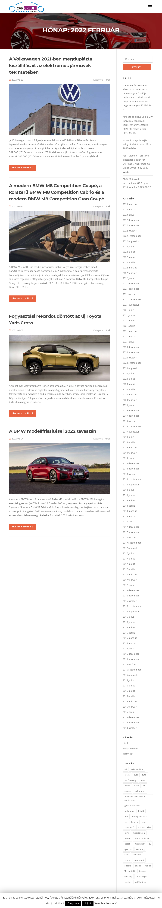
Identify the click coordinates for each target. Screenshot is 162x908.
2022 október (130, 230)
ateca (127, 774)
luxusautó (129, 827)
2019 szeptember (132, 426)
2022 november (131, 225)
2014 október (130, 727)
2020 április (129, 389)
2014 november (131, 722)
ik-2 (126, 816)
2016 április (129, 632)
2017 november (131, 532)
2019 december (131, 410)
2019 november (131, 415)
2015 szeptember (132, 669)
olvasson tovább (21, 167)
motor (128, 838)
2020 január (129, 405)
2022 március (130, 267)
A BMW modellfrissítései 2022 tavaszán (52, 431)
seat (126, 854)
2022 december (131, 220)
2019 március (130, 447)
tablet (148, 865)
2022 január (129, 278)
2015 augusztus (131, 674)
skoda (127, 860)
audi (136, 774)
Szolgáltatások (130, 748)
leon (144, 822)
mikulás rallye (144, 827)
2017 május (129, 563)
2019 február (130, 452)
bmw (142, 780)
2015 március (130, 701)
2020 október (130, 357)
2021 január (129, 341)
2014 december (131, 717)
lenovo (134, 822)
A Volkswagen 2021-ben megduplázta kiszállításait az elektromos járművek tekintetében (50, 65)
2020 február (130, 399)
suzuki (138, 865)
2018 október (130, 473)
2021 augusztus (131, 304)
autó (144, 774)
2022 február (130, 272)
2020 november (131, 352)
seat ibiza (137, 854)
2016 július (128, 616)
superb (128, 865)
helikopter (129, 811)
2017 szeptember (132, 542)
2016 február (130, 643)
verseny (128, 876)
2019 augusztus (131, 431)
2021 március (130, 331)
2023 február (130, 209)
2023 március (130, 204)
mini (127, 832)
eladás (128, 791)
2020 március (130, 394)
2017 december (131, 526)
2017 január (129, 584)
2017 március (130, 574)
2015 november (131, 659)
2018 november (131, 468)
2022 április (129, 262)
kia (126, 822)
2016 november (131, 595)
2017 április (129, 569)
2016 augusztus (131, 611)
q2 (150, 843)
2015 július (128, 680)
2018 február (130, 516)
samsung (140, 849)
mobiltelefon (139, 832)
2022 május (129, 257)
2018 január (129, 521)
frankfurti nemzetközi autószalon (135, 798)
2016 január (129, 648)
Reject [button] (87, 903)
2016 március (130, 637)
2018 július (128, 489)
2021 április (129, 325)
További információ (105, 903)
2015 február (130, 706)
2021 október (130, 294)
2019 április (129, 442)
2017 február (130, 579)
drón (136, 785)
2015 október (130, 664)
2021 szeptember (132, 299)
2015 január (129, 711)
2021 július (128, 309)
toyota (142, 871)
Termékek (128, 753)
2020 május (129, 383)
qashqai (128, 849)
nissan (128, 843)
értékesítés (140, 882)
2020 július (128, 373)
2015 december (131, 653)
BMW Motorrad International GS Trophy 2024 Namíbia (135, 183)
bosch (127, 785)
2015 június (129, 685)
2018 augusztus (131, 484)
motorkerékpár (142, 838)
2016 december (131, 590)
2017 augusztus (131, 548)
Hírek (107, 79)
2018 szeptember (132, 479)
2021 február (130, 336)
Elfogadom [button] (73, 903)
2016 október (130, 600)
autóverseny (130, 780)
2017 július (128, 553)
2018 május (129, 500)
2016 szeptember (132, 606)
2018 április (129, 505)
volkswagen (141, 876)
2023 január (129, 214)
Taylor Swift (130, 871)
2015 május (129, 690)
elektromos (140, 791)
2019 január (129, 458)
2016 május (129, 627)
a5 (126, 769)
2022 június (129, 251)
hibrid (141, 811)
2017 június (129, 558)
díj (144, 785)
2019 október (130, 421)
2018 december (131, 463)
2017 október (130, 537)
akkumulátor (137, 769)
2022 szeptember (132, 235)
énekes (128, 882)
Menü (150, 6)
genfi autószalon (132, 805)
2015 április (129, 696)
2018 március (130, 510)
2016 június (129, 622)
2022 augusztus (131, 241)
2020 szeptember (132, 362)
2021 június (129, 315)
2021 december (131, 283)
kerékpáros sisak (140, 816)
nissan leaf (139, 843)
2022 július (128, 246)
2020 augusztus (131, 368)
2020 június (129, 378)
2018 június (129, 495)
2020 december (131, 347)
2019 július (128, 436)
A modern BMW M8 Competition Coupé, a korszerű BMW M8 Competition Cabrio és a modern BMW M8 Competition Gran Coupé (56, 192)
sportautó (139, 860)
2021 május (129, 320)
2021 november (131, 288)
